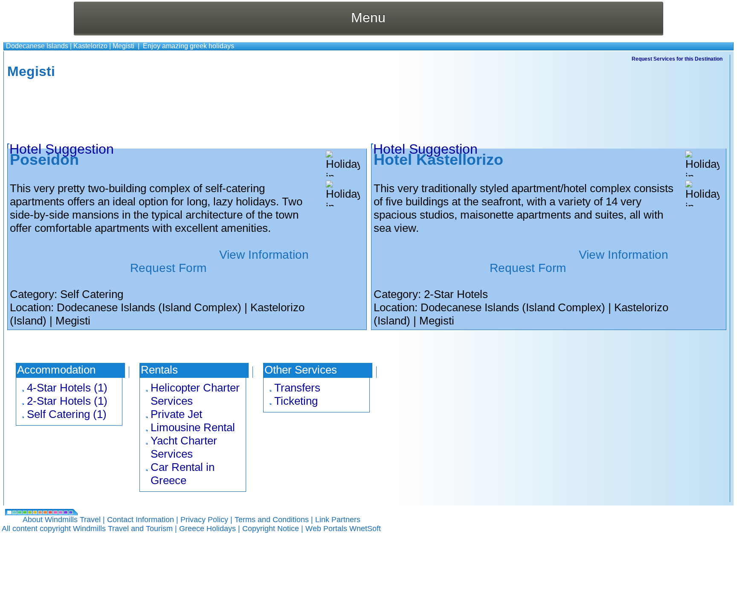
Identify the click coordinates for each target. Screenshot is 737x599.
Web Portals (327, 528)
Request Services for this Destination (677, 59)
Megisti (123, 46)
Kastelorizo (90, 46)
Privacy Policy (204, 519)
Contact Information (140, 519)
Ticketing (296, 400)
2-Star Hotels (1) (67, 400)
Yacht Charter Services (184, 447)
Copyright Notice (270, 528)
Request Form (168, 268)
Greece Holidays (207, 528)
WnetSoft (365, 528)
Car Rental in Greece (183, 474)
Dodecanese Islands (37, 46)
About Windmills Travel (62, 519)
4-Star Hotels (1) (67, 387)
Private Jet (176, 414)
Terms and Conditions (272, 519)
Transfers (297, 387)
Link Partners (337, 519)
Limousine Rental (193, 427)
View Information (264, 254)
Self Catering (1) (67, 414)
